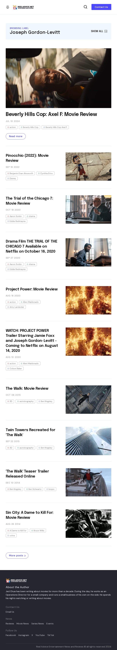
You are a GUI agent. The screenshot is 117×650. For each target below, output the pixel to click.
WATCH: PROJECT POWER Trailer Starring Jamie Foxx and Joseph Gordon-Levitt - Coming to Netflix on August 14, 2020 (32, 341)
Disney (13, 178)
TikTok (50, 635)
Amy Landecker (17, 307)
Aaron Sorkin (16, 216)
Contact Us (101, 7)
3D (11, 401)
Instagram (24, 635)
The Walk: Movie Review (27, 389)
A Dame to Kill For (18, 530)
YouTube (40, 635)
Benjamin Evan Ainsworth (21, 173)
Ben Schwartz (35, 489)
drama (32, 216)
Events (50, 623)
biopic (52, 489)
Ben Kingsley (46, 401)
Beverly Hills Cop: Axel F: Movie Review (51, 114)
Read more (15, 136)
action (13, 127)
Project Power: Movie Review (32, 289)
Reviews (10, 623)
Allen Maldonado (31, 302)
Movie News (23, 623)
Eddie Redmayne (18, 221)
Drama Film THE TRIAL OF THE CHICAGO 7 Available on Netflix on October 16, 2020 (31, 246)
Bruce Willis (39, 530)
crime (12, 535)
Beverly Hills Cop (30, 127)
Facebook (11, 635)
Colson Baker (16, 368)
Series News (37, 623)
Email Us (10, 612)
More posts (16, 555)
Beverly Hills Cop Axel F (56, 127)
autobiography (27, 401)
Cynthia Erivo (46, 173)
